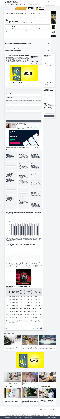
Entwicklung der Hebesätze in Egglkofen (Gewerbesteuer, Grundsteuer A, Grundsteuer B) (19, 45)
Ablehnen (48, 417)
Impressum (53, 409)
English (54, 1)
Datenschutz (49, 409)
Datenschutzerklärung (33, 417)
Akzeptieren (53, 417)
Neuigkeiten (7, 4)
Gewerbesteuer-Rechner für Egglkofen (11, 41)
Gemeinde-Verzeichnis (32, 4)
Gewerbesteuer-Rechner (21, 4)
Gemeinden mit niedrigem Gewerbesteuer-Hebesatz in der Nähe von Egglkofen (18, 43)
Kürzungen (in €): (9, 103)
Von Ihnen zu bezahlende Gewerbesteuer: (13, 116)
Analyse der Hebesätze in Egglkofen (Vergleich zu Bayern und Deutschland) (17, 48)
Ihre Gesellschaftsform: (10, 88)
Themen (12, 4)
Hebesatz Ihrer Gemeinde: (10, 108)
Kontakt (48, 1)
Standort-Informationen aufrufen (11, 156)
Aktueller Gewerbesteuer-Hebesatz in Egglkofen (13, 38)
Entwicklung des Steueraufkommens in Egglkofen (13, 50)
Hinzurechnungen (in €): (10, 97)
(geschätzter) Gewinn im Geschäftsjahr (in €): (14, 93)
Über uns (51, 1)
